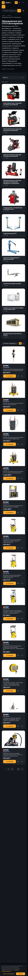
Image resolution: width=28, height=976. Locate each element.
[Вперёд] (22, 769)
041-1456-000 (6, 644)
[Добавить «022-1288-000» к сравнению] (18, 444)
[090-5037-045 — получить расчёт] (22, 761)
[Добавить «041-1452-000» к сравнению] (18, 548)
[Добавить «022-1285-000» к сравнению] (18, 410)
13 (18, 769)
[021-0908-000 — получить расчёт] (22, 376)
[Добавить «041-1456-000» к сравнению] (18, 655)
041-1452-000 (6, 538)
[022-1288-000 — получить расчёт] (22, 444)
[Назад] (4, 769)
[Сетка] (20, 343)
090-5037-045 (6, 751)
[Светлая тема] (23, 2)
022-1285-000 (6, 401)
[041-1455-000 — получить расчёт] (22, 618)
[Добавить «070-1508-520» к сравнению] (18, 690)
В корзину (10, 376)
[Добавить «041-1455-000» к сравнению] (18, 618)
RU (16, 2)
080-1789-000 (6, 716)
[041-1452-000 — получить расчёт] (22, 548)
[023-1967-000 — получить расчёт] (22, 512)
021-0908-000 (6, 367)
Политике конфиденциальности (10, 970)
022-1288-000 (6, 435)
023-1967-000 (6, 504)
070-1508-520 (6, 681)
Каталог (9, 15)
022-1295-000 (6, 469)
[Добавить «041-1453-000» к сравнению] (18, 583)
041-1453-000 (6, 573)
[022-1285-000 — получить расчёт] (22, 410)
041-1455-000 (6, 608)
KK (19, 2)
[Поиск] (19, 10)
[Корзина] (23, 10)
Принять (20, 973)
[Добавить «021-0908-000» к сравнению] (18, 376)
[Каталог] (3, 6)
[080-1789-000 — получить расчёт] (22, 726)
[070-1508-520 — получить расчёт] (22, 690)
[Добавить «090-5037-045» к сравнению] (18, 761)
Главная (4, 15)
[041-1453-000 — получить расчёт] (22, 583)
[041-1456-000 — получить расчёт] (22, 655)
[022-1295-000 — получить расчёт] (22, 478)
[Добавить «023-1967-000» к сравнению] (18, 512)
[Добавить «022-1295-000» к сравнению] (18, 478)
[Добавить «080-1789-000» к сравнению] (18, 726)
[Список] (23, 343)
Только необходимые (8, 973)
